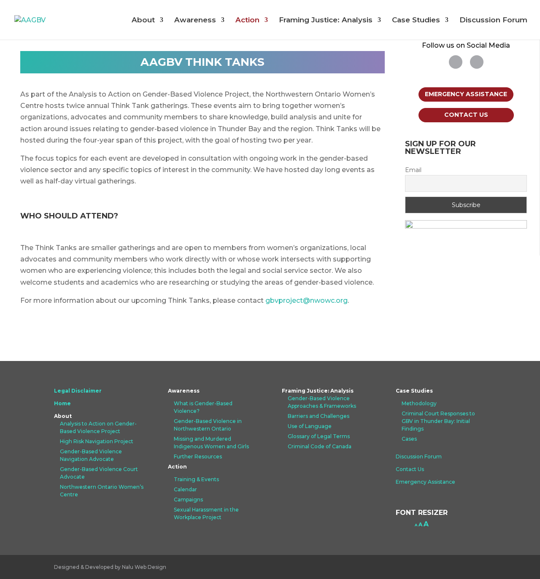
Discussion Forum (493, 20)
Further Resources (198, 456)
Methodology (419, 403)
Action (247, 20)
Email (413, 170)
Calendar (185, 489)
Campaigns (188, 499)
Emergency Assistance (466, 94)
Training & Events (196, 479)
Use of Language (310, 426)
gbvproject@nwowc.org (306, 300)
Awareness (195, 20)
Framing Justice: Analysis (326, 20)
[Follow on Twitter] (455, 62)
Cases (409, 439)
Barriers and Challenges (318, 416)
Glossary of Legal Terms (319, 436)
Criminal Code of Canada (319, 446)
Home (62, 403)
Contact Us (466, 114)
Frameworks (340, 406)
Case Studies (416, 20)
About (143, 20)
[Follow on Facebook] (477, 62)
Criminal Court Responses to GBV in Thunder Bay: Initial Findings (438, 421)
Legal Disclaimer (78, 391)
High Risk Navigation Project (96, 441)
